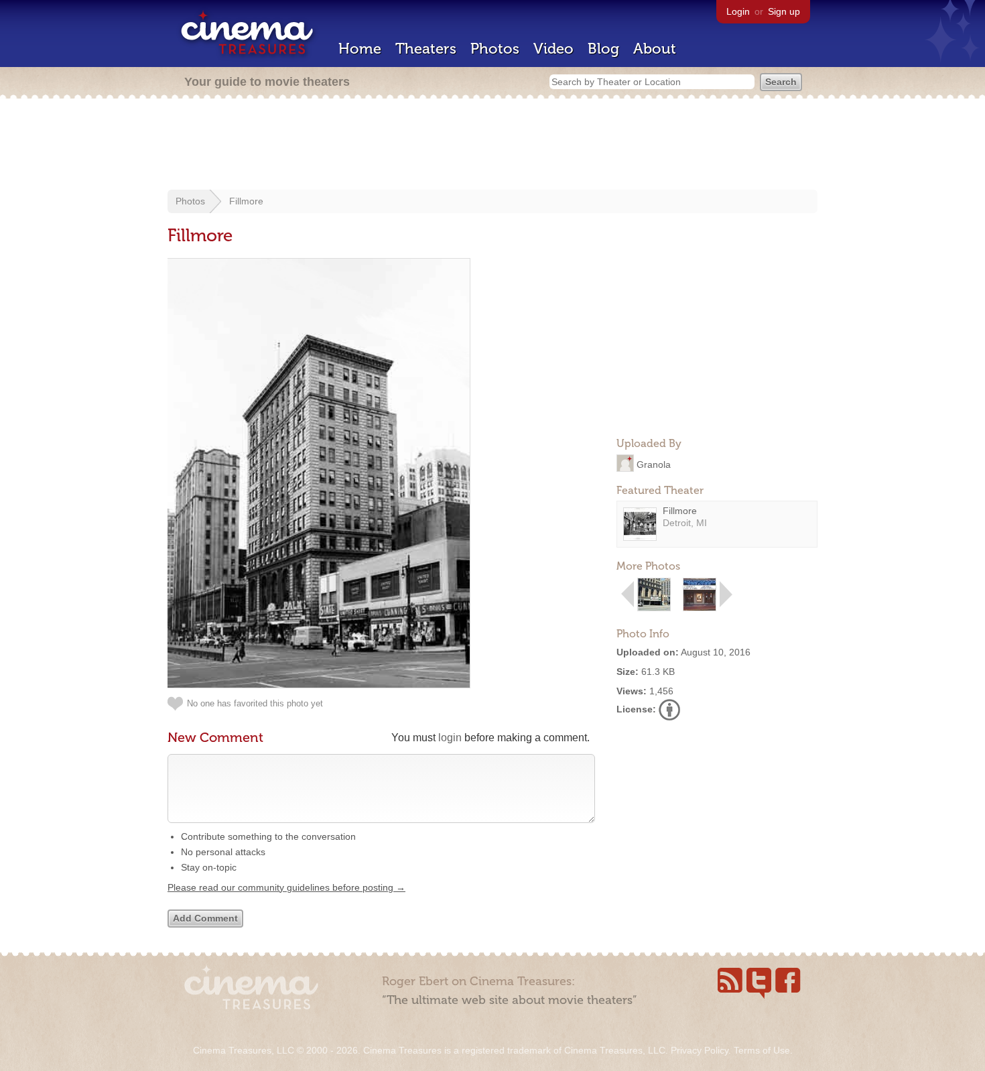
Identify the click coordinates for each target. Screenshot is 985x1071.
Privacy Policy (699, 1050)
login (450, 737)
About (654, 49)
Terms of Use (762, 1050)
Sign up (784, 11)
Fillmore (246, 201)
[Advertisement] (492, 145)
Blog (603, 49)
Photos (494, 49)
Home (359, 49)
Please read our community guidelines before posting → (286, 887)
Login (738, 11)
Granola (654, 463)
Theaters (425, 49)
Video (553, 49)
